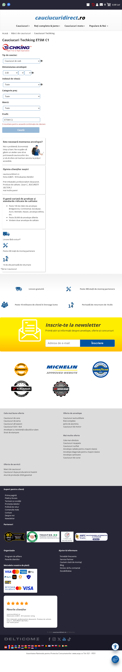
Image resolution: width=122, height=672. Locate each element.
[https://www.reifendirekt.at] (39, 646)
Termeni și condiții (13, 501)
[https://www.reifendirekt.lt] (26, 648)
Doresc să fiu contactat (70, 568)
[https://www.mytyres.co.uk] (32, 646)
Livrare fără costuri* (12, 239)
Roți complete (69, 421)
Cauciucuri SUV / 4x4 (13, 426)
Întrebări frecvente (68, 556)
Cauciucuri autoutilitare (73, 418)
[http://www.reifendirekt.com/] (36, 648)
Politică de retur (12, 507)
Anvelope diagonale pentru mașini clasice (81, 452)
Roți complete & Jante (46, 25)
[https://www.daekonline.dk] (26, 646)
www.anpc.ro (77, 653)
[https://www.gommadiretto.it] (19, 646)
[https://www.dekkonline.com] (22, 646)
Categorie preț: (9, 90)
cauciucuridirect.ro (59, 632)
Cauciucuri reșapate (72, 443)
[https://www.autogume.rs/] (32, 648)
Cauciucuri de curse (71, 457)
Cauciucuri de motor (72, 426)
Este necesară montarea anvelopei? (23, 141)
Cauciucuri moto (74, 25)
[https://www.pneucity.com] (59, 646)
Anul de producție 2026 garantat (18, 475)
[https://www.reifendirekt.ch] (12, 646)
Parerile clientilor (12, 559)
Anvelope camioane (72, 454)
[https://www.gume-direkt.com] (42, 646)
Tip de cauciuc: (9, 55)
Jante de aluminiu (71, 424)
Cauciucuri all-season (13, 424)
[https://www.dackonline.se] (16, 646)
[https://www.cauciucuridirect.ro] (9, 648)
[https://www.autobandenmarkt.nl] (29, 646)
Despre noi (9, 515)
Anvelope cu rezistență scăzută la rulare (21, 429)
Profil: (5, 114)
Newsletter (10, 518)
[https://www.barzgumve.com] (16, 648)
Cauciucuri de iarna (12, 421)
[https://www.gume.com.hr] (19, 648)
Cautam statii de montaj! (71, 562)
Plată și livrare (11, 498)
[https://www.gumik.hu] (66, 646)
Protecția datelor (12, 504)
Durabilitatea (65, 571)
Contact (8, 512)
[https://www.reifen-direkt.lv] (29, 648)
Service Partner (66, 559)
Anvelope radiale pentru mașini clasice (80, 449)
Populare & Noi (98, 25)
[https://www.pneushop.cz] (52, 646)
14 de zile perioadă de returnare (17, 264)
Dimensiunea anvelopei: (14, 67)
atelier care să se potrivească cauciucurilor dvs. (16, 154)
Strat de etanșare (11, 432)
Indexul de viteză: (11, 78)
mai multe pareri (10, 190)
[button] (115, 646)
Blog (62, 565)
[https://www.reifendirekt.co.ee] (22, 648)
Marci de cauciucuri (12, 469)
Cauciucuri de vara (12, 418)
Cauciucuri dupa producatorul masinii (20, 472)
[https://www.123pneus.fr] (9, 646)
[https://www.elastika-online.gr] (12, 648)
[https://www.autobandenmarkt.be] (46, 646)
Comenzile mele (12, 509)
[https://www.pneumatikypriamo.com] (56, 646)
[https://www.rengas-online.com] (49, 646)
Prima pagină (11, 495)
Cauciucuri (22, 25)
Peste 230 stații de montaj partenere (19, 251)
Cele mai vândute (71, 440)
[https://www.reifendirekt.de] (5, 646)
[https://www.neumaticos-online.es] (36, 646)
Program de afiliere (13, 556)
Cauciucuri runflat (71, 446)
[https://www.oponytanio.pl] (5, 648)
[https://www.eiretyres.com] (62, 646)
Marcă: (5, 102)
